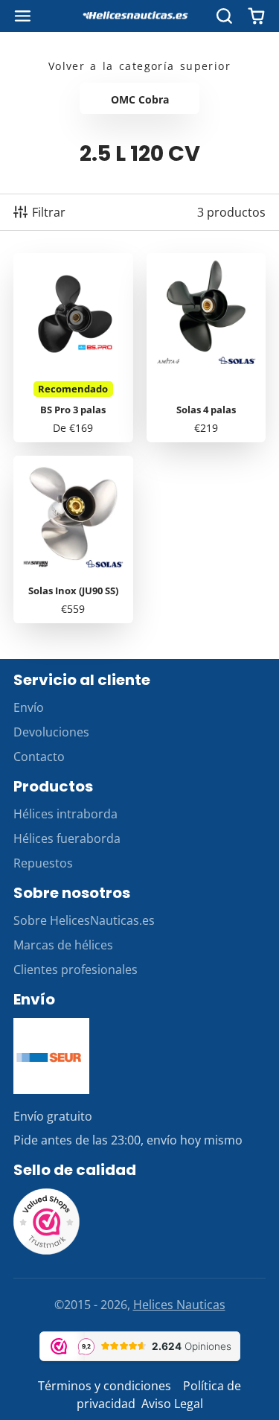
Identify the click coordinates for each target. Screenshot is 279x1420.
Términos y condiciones (104, 1386)
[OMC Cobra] (139, 98)
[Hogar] (139, 16)
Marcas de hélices (63, 945)
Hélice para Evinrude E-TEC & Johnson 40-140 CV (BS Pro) (73, 347)
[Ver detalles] (51, 1056)
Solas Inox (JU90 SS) (73, 539)
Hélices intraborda (65, 814)
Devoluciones (51, 732)
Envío (28, 707)
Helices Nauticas (179, 1304)
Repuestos (43, 863)
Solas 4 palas (206, 347)
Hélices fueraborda (67, 838)
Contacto (39, 756)
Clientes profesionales (75, 969)
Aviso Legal (172, 1403)
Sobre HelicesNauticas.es (84, 920)
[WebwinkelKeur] (46, 1251)
